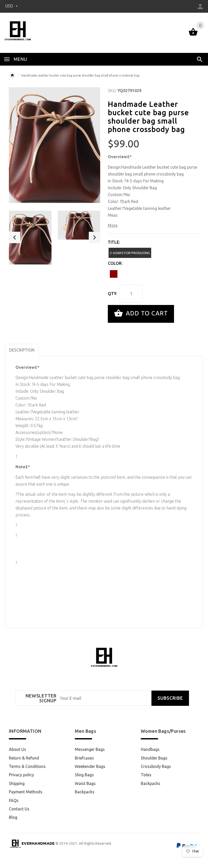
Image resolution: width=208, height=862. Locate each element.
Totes (146, 774)
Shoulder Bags (154, 758)
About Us (17, 749)
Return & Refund (24, 758)
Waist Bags (85, 783)
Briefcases (84, 758)
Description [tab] (21, 350)
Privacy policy (21, 774)
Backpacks (84, 792)
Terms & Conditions (27, 766)
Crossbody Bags (156, 766)
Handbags (150, 749)
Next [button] (94, 237)
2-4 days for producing (130, 253)
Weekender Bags (90, 766)
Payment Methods (25, 792)
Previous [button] (14, 237)
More (112, 225)
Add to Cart (146, 313)
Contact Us (19, 809)
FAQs (14, 800)
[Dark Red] (114, 274)
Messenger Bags (90, 749)
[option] (30, 238)
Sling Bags (84, 774)
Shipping (17, 783)
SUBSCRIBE (170, 698)
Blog (13, 817)
